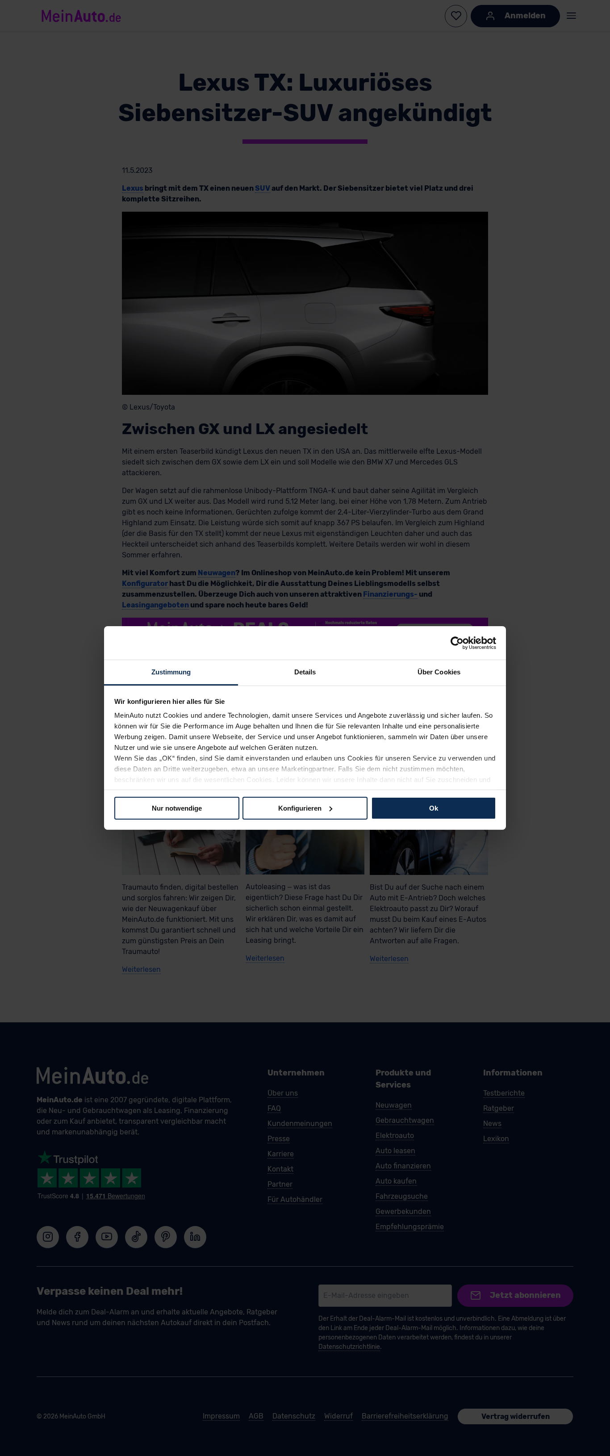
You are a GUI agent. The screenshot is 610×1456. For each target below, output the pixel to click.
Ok (433, 808)
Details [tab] (305, 672)
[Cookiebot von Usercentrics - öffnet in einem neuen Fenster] (457, 642)
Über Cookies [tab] (439, 672)
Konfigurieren (300, 808)
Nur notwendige (177, 808)
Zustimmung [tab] (171, 672)
